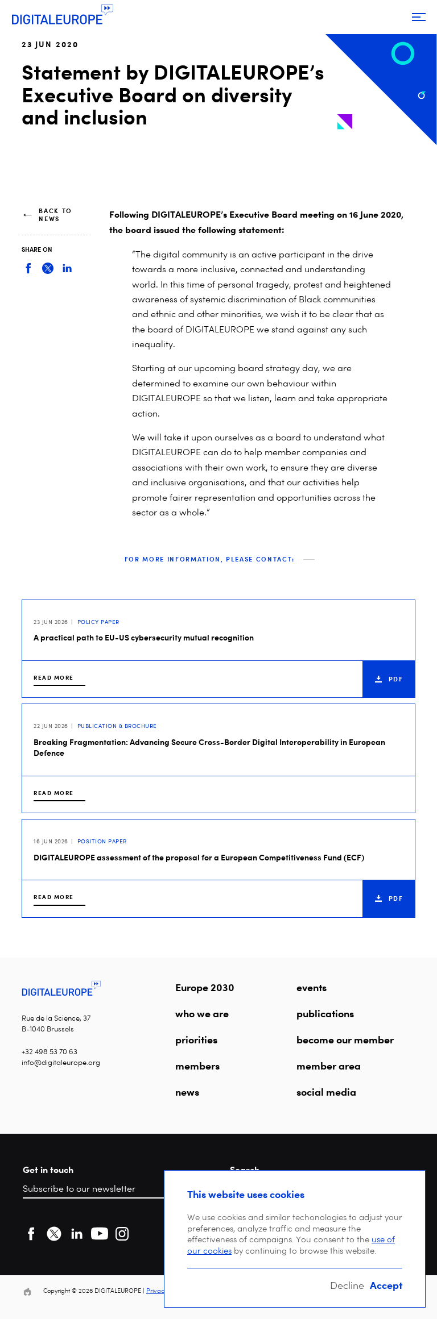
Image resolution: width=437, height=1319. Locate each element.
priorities (196, 1039)
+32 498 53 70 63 (49, 1051)
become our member (345, 1039)
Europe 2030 (204, 987)
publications (325, 1013)
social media (326, 1091)
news (187, 1091)
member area (328, 1065)
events (311, 987)
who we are (202, 1013)
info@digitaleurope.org (61, 1062)
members (197, 1065)
